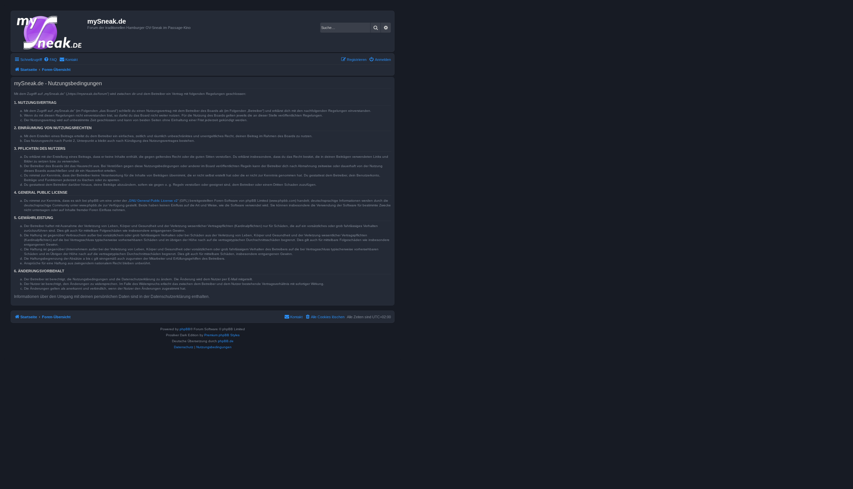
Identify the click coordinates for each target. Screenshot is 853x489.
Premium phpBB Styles (222, 335)
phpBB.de (226, 341)
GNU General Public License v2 (153, 200)
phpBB (185, 329)
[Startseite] (50, 31)
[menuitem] (50, 60)
